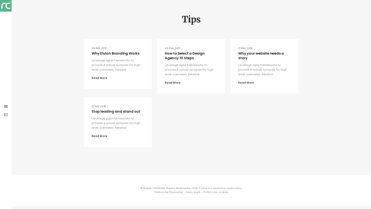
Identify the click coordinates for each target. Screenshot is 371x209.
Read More (99, 78)
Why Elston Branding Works (116, 53)
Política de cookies (215, 192)
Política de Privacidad (168, 192)
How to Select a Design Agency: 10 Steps (185, 55)
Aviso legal (193, 192)
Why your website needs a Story (261, 55)
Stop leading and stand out (116, 111)
